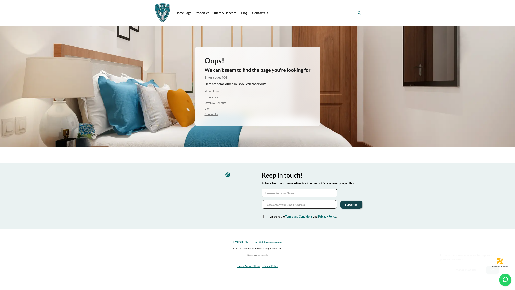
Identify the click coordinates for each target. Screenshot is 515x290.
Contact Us (260, 13)
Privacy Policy (327, 216)
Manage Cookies (466, 269)
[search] (359, 13)
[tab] (183, 13)
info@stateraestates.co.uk (268, 241)
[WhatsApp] (227, 174)
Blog (244, 13)
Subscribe (351, 204)
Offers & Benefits (224, 13)
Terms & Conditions (248, 266)
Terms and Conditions (298, 216)
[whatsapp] (505, 280)
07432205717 (240, 241)
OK (492, 269)
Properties (202, 13)
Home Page (183, 13)
